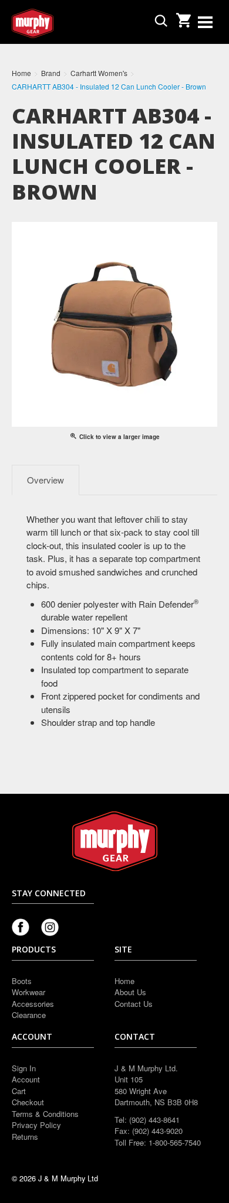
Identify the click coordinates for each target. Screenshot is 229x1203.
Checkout (28, 1102)
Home (124, 980)
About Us (130, 992)
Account (26, 1079)
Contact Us (133, 1003)
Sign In (24, 1068)
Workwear (28, 992)
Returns (25, 1136)
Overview (45, 480)
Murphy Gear (62, 23)
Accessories (33, 1003)
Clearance (29, 1014)
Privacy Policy (36, 1124)
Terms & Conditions (45, 1113)
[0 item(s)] (183, 17)
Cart (19, 1090)
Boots (22, 980)
